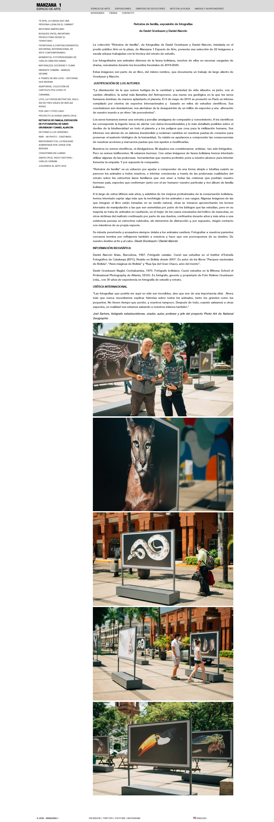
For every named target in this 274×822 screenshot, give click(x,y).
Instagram (133, 818)
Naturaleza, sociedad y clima (57, 65)
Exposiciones (123, 8)
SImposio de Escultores (150, 8)
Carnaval (44, 94)
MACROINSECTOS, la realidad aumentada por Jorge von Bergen (56, 145)
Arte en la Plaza (180, 8)
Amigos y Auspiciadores (209, 8)
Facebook (95, 818)
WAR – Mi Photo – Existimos (55, 136)
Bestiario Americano (51, 29)
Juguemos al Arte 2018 (52, 166)
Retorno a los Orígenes (53, 132)
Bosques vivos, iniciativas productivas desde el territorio (54, 37)
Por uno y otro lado (51, 111)
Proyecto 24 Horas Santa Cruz (57, 115)
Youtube (120, 818)
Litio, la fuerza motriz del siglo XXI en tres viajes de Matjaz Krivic (58, 103)
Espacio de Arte (100, 8)
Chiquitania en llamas (52, 153)
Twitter (108, 818)
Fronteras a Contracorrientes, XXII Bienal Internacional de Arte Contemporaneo (59, 49)
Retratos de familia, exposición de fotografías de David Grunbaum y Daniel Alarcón (58, 124)
